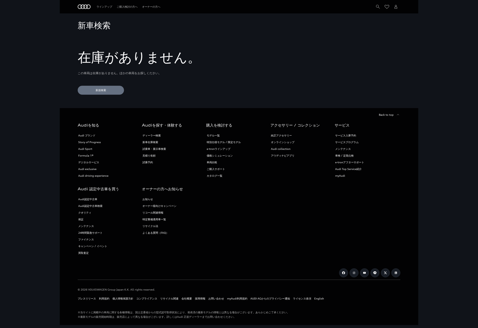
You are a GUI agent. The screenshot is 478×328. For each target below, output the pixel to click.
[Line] (374, 272)
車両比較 (212, 162)
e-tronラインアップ (218, 148)
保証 (80, 219)
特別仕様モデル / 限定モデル (224, 142)
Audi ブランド (86, 135)
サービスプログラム (347, 142)
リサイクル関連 (169, 298)
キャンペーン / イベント (92, 246)
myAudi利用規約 (237, 298)
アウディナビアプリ (282, 155)
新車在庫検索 (150, 142)
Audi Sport (85, 148)
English (319, 298)
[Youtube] (364, 272)
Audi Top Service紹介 (348, 169)
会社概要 (186, 298)
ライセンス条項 (302, 298)
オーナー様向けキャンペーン (159, 205)
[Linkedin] (395, 272)
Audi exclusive (87, 169)
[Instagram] (354, 272)
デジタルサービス (88, 162)
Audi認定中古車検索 (90, 205)
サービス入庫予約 (345, 135)
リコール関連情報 (152, 212)
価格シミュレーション (220, 155)
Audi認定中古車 (87, 199)
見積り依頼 (149, 155)
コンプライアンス (146, 298)
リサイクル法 (150, 226)
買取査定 (83, 252)
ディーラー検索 (151, 135)
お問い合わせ (216, 298)
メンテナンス (343, 148)
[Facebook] (343, 272)
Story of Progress (89, 142)
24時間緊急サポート (90, 232)
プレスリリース (87, 298)
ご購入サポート (216, 169)
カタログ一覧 (214, 175)
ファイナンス (86, 239)
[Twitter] (385, 272)
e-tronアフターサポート (349, 162)
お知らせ (147, 199)
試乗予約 (147, 162)
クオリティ (84, 212)
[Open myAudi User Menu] (395, 6)
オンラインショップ (282, 142)
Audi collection (281, 148)
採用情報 (200, 298)
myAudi (340, 175)
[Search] (377, 6)
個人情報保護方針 (122, 298)
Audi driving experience (93, 175)
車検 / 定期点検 (344, 155)
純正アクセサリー (281, 135)
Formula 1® (86, 155)
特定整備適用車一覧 (154, 219)
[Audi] (84, 6)
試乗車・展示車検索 (154, 148)
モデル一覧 (213, 135)
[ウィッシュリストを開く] (386, 6)
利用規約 (104, 298)
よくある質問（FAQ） (155, 232)
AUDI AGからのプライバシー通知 (270, 298)
